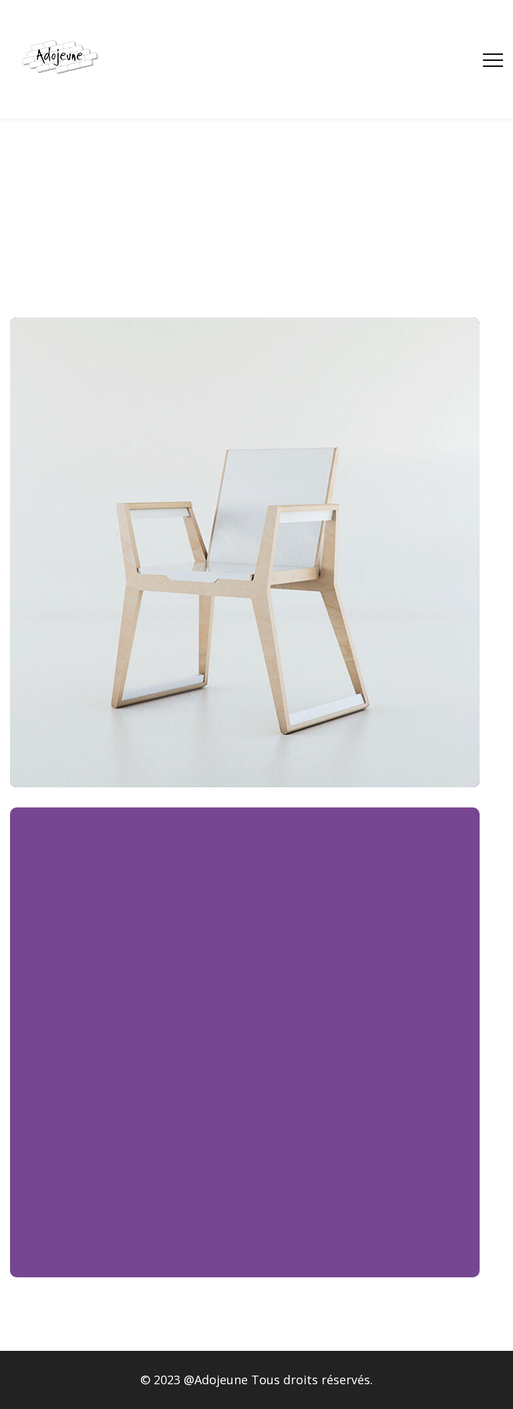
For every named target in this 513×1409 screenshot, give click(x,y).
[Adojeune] (59, 59)
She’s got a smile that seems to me (244, 1055)
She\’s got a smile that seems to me (244, 565)
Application (245, 544)
